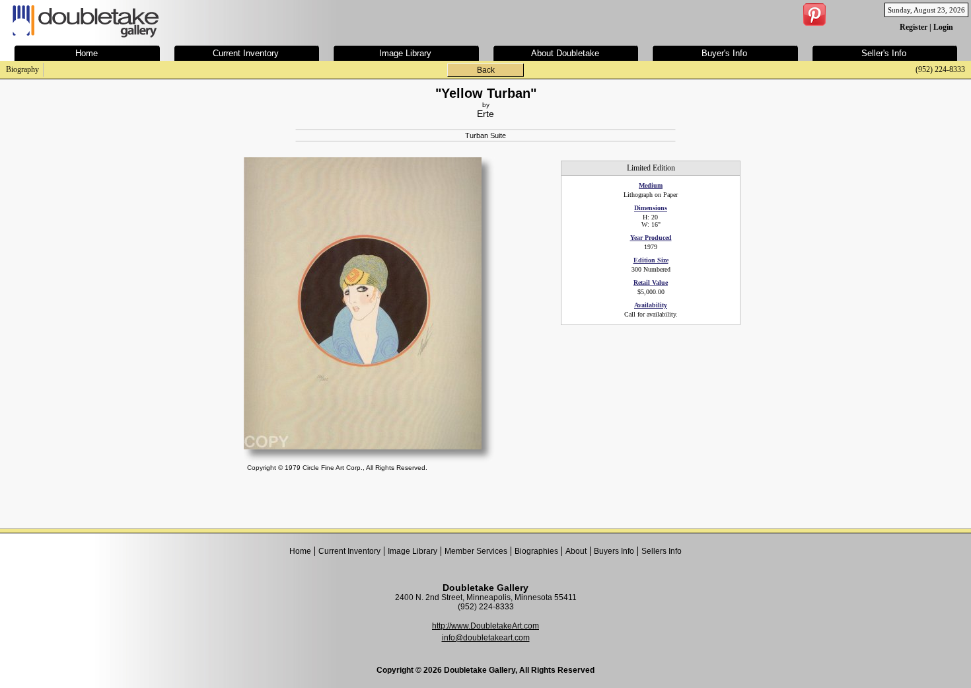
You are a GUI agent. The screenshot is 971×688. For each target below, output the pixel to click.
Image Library (412, 551)
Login (943, 27)
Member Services (476, 551)
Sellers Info (661, 551)
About (576, 551)
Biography (22, 69)
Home (300, 551)
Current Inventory (349, 551)
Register (913, 27)
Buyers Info (614, 551)
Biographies (536, 551)
